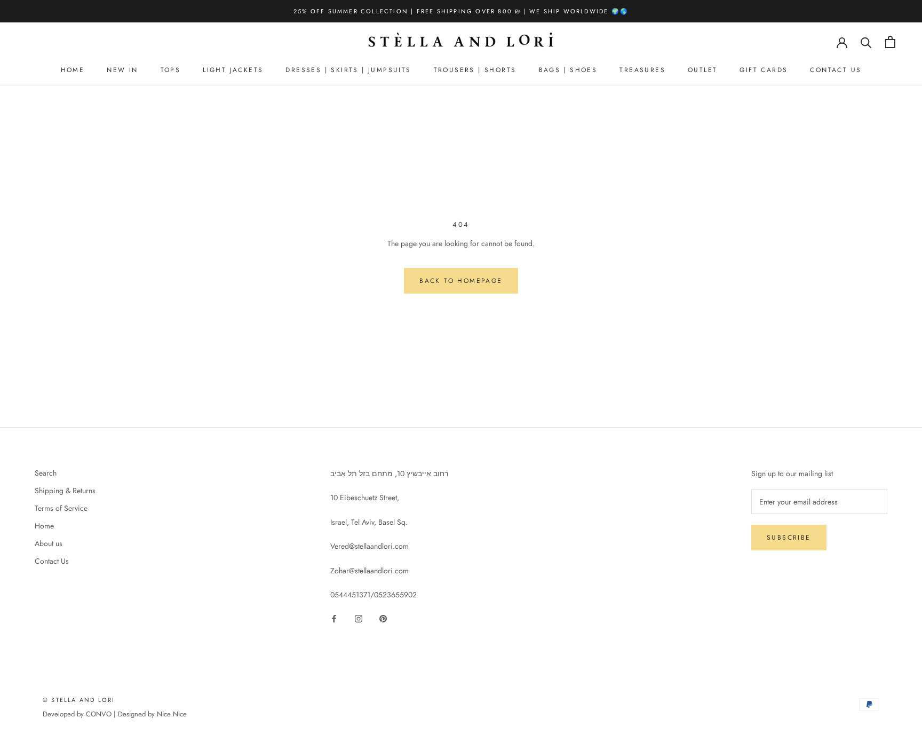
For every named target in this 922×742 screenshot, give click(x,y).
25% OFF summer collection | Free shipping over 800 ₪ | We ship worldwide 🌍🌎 (461, 11)
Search (46, 473)
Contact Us (52, 561)
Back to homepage (460, 281)
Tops (171, 70)
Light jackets (233, 70)
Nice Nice (172, 714)
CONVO (99, 714)
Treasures (642, 70)
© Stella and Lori (79, 700)
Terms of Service (61, 508)
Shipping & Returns (65, 490)
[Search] (866, 42)
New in (122, 70)
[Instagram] (358, 618)
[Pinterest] (383, 618)
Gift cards (764, 70)
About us (48, 543)
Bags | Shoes (568, 70)
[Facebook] (334, 618)
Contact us (835, 70)
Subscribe (789, 537)
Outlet (702, 70)
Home (73, 70)
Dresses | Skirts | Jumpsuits (348, 70)
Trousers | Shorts (475, 70)
